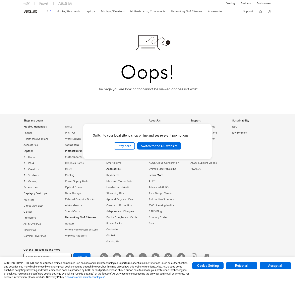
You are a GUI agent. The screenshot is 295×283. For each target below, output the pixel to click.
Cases (68, 169)
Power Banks (114, 223)
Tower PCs (29, 230)
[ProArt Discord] (207, 257)
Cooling (69, 175)
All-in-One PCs (32, 223)
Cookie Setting (208, 266)
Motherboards (73, 157)
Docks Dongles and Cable (121, 217)
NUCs (68, 126)
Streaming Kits (115, 193)
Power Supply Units (76, 181)
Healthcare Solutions (35, 139)
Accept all (275, 266)
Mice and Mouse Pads (119, 181)
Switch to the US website (159, 146)
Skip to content (26, 12)
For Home (29, 157)
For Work (29, 163)
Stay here (124, 146)
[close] (206, 129)
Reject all (241, 266)
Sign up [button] (81, 257)
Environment (264, 3)
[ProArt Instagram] (194, 257)
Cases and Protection (119, 205)
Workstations (73, 138)
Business (246, 3)
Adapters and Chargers (120, 211)
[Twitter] (143, 257)
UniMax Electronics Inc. (163, 169)
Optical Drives (73, 187)
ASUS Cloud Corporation (164, 163)
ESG (234, 126)
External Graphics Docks (80, 199)
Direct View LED (33, 205)
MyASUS (195, 169)
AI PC (152, 181)
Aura (151, 223)
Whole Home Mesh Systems (82, 229)
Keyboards (112, 175)
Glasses (28, 211)
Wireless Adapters (76, 235)
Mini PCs (70, 132)
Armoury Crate (158, 217)
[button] (230, 3)
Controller (112, 229)
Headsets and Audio (118, 187)
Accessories (30, 145)
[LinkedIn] (156, 257)
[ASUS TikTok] (181, 257)
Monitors (28, 199)
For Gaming (30, 181)
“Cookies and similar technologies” (85, 277)
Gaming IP (112, 241)
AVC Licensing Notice (161, 205)
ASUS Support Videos (203, 163)
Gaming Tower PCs (34, 236)
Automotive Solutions (161, 199)
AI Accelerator (73, 205)
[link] (30, 11)
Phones (27, 133)
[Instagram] (104, 257)
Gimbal (110, 235)
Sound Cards (72, 211)
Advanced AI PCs (159, 187)
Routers (69, 223)
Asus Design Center (160, 193)
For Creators (31, 169)
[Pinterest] (168, 257)
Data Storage (73, 193)
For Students (31, 175)
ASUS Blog (155, 211)
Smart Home (113, 163)
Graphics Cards (74, 163)
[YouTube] (117, 257)
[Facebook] (130, 257)
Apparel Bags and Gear (120, 199)
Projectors (29, 217)
